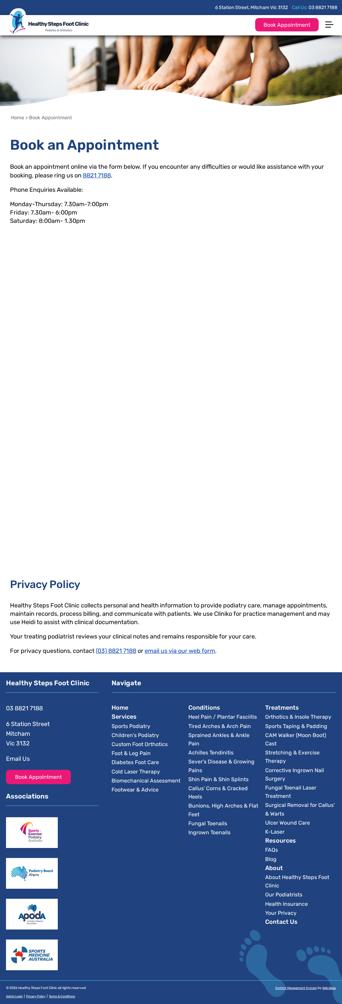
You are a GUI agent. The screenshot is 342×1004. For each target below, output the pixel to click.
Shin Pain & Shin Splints (218, 779)
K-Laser (275, 832)
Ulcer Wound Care (287, 823)
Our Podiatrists (283, 894)
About (274, 868)
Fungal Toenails (207, 823)
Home (17, 118)
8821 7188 (97, 175)
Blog (271, 859)
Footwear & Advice (135, 789)
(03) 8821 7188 (116, 651)
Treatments (282, 707)
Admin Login (14, 996)
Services (124, 716)
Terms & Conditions (62, 996)
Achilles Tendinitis (210, 752)
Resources (280, 840)
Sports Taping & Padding (296, 726)
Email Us (18, 758)
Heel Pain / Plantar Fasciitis (222, 717)
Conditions (204, 707)
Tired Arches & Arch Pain (219, 726)
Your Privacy (281, 913)
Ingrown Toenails (209, 832)
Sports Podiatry (131, 726)
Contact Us (281, 921)
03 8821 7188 (323, 7)
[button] (332, 10)
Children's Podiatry (135, 735)
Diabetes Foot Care (135, 762)
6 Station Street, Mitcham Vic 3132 (251, 7)
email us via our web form (180, 651)
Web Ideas (329, 988)
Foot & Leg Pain (131, 753)
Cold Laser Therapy (136, 771)
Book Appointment (287, 25)
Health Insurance (286, 904)
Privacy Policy (35, 996)
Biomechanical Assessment (146, 780)
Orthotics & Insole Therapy (298, 717)
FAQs (271, 850)
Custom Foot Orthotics (140, 744)
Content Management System (296, 988)
